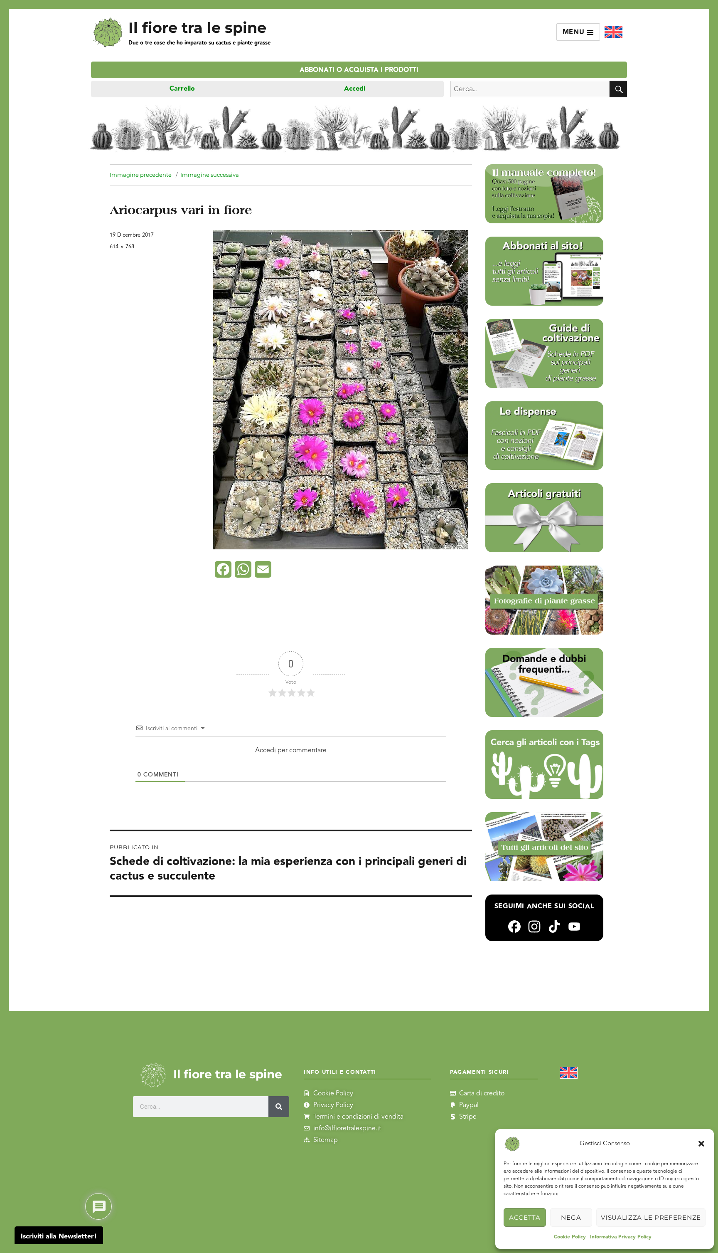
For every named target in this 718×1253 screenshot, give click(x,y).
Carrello (182, 89)
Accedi (354, 89)
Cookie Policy (570, 1237)
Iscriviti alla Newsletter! (59, 1236)
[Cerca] (278, 1106)
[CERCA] (618, 89)
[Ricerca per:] (530, 89)
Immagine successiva (209, 174)
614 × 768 (122, 246)
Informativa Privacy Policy (621, 1237)
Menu (575, 32)
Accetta (525, 1217)
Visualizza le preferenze (651, 1217)
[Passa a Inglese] (613, 32)
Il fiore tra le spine (197, 28)
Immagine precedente (141, 174)
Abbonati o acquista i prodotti (359, 70)
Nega (571, 1217)
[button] (701, 1143)
